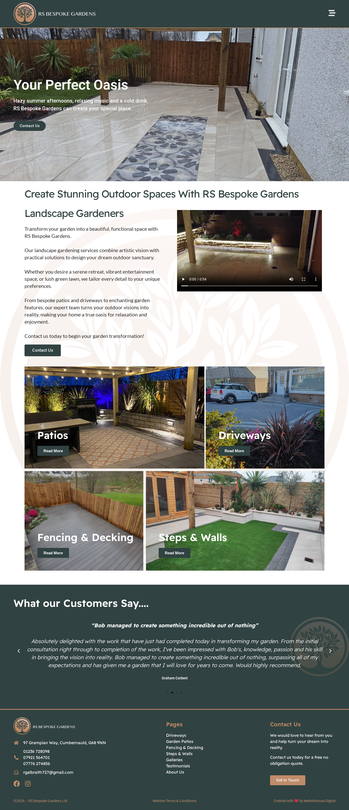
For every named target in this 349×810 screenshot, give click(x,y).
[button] (18, 651)
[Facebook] (17, 783)
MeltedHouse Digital (319, 801)
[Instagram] (28, 783)
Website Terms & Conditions (174, 801)
